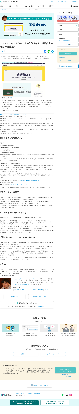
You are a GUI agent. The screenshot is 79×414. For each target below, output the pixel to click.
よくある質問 (50, 1)
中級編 (9, 6)
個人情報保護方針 (38, 393)
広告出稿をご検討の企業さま (68, 66)
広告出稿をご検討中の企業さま (40, 385)
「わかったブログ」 (19, 279)
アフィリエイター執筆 (19, 289)
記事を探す (75, 6)
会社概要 (17, 393)
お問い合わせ (64, 1)
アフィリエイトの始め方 (65, 60)
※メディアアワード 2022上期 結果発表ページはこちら (13, 114)
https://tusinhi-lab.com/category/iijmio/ (19, 184)
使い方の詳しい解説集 (64, 40)
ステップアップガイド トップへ (39, 296)
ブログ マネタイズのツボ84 (22, 284)
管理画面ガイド (52, 6)
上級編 (16, 6)
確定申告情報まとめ (26, 354)
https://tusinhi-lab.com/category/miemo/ (29, 180)
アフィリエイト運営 (30, 289)
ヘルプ (56, 1)
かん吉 (46, 289)
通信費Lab (11, 98)
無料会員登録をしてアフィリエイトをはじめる (65, 370)
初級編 (1, 6)
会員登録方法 (62, 57)
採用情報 (30, 393)
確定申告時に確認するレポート (53, 354)
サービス (23, 393)
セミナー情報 (41, 6)
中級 (2, 51)
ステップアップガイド (15, 1)
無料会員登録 (74, 1)
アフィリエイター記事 (28, 6)
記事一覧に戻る (14, 296)
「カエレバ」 (36, 279)
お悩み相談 (40, 289)
